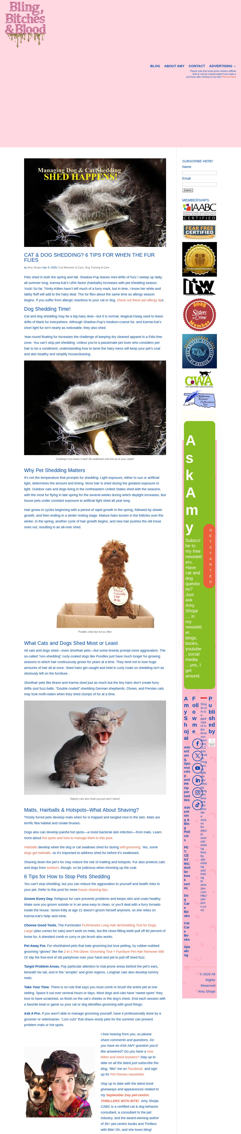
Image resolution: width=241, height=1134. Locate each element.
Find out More (229, 77)
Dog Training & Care (97, 267)
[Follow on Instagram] (197, 792)
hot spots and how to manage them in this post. (77, 838)
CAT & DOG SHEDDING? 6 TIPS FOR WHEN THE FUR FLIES (89, 257)
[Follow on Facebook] (197, 744)
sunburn (53, 868)
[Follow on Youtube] (197, 768)
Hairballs (30, 847)
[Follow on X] (197, 756)
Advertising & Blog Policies (187, 824)
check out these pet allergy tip (139, 300)
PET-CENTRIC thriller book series (187, 868)
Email (186, 178)
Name (186, 167)
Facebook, (135, 1069)
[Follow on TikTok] (197, 805)
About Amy (174, 66)
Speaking (187, 951)
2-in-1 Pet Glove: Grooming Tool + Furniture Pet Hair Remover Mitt (114, 951)
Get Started (210, 556)
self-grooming (130, 847)
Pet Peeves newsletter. (127, 1074)
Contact (197, 66)
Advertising (220, 66)
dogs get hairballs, (38, 853)
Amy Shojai (34, 267)
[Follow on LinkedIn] (197, 780)
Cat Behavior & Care (71, 267)
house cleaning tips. (93, 890)
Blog (155, 66)
